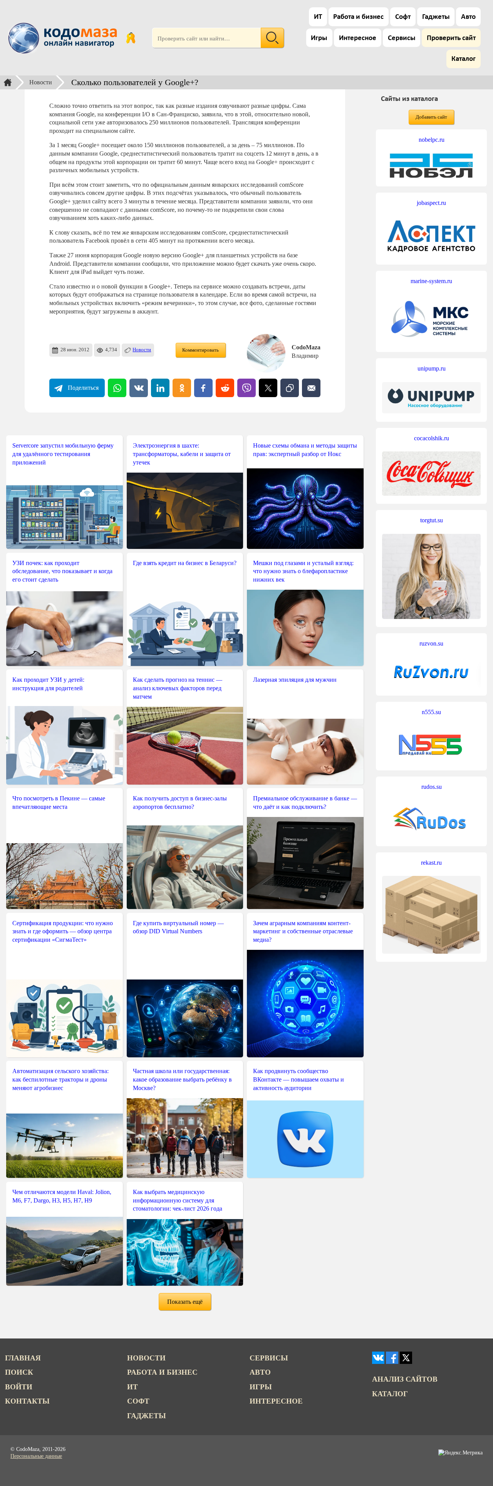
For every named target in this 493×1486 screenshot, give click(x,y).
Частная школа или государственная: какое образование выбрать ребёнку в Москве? (182, 1079)
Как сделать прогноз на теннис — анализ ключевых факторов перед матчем (177, 687)
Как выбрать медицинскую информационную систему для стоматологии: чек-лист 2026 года (177, 1200)
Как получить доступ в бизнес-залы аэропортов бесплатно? (180, 802)
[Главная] (7, 82)
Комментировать (200, 350)
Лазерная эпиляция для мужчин (295, 679)
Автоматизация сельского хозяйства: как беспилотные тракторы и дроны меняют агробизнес (60, 1079)
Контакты (27, 1401)
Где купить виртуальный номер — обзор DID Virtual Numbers (178, 927)
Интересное (357, 38)
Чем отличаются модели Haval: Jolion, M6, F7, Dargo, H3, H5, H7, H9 (61, 1196)
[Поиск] (272, 38)
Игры (319, 38)
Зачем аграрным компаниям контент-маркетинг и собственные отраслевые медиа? (303, 931)
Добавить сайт (431, 117)
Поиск (19, 1372)
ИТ (318, 17)
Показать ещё (185, 1301)
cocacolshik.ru (431, 438)
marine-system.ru (431, 281)
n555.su (431, 712)
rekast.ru (431, 862)
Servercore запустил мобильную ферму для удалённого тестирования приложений (63, 453)
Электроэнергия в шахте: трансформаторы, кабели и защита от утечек (182, 453)
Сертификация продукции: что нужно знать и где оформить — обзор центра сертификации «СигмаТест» (62, 931)
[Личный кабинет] (131, 37)
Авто (468, 17)
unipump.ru (432, 368)
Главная (23, 1358)
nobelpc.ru (431, 139)
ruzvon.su (431, 643)
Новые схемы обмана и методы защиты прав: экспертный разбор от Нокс (305, 449)
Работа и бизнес (358, 17)
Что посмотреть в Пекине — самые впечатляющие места (58, 802)
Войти (18, 1387)
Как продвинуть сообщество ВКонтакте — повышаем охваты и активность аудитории (298, 1079)
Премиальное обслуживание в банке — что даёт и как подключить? (305, 802)
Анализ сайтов (405, 1379)
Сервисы (402, 38)
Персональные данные (36, 1456)
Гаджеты (436, 17)
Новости (40, 82)
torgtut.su (431, 520)
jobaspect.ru (431, 203)
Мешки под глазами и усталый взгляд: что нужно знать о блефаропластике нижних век (303, 571)
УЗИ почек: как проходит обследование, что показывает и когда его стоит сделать (62, 571)
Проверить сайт (451, 38)
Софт (403, 17)
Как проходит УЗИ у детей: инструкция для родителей (48, 683)
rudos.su (431, 786)
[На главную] (64, 37)
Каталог (463, 59)
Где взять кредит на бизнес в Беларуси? (184, 563)
